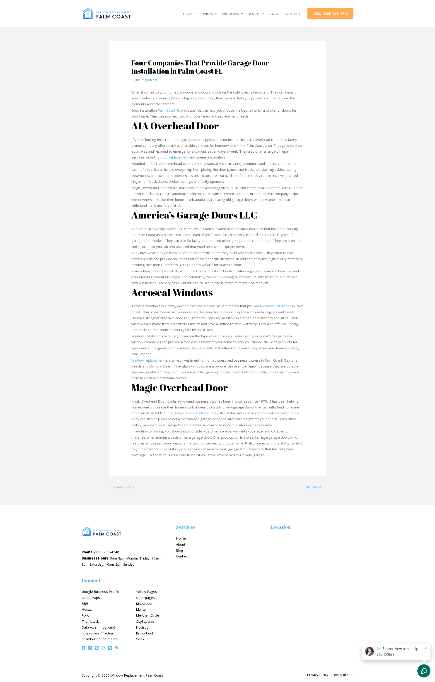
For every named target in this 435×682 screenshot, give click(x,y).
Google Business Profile (100, 591)
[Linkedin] (90, 648)
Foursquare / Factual (98, 633)
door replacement (174, 157)
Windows (230, 13)
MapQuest (144, 603)
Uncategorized (145, 79)
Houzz (87, 609)
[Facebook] (84, 648)
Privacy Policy (317, 674)
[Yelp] (103, 648)
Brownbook (145, 633)
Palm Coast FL (169, 110)
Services (205, 13)
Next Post (315, 487)
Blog (179, 550)
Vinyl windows (175, 372)
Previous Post (122, 487)
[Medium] (110, 648)
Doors (254, 13)
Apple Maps (91, 597)
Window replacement (147, 360)
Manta (141, 609)
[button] (330, 13)
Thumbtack (90, 621)
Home (188, 13)
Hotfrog (142, 627)
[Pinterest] (97, 648)
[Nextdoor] (116, 648)
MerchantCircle (147, 615)
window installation (276, 306)
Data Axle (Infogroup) (98, 627)
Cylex (140, 639)
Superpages (145, 597)
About (274, 13)
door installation (197, 413)
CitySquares (145, 621)
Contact (293, 13)
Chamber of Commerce (100, 639)
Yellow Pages (146, 591)
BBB (85, 603)
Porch (86, 615)
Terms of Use (342, 674)
